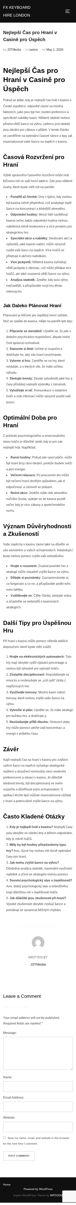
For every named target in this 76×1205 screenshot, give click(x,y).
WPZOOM (56, 1195)
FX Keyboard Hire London (16, 11)
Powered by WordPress (38, 1189)
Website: (9, 1117)
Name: (7, 1077)
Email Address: (13, 1097)
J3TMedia (14, 49)
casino (33, 49)
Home (7, 1184)
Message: (10, 1032)
